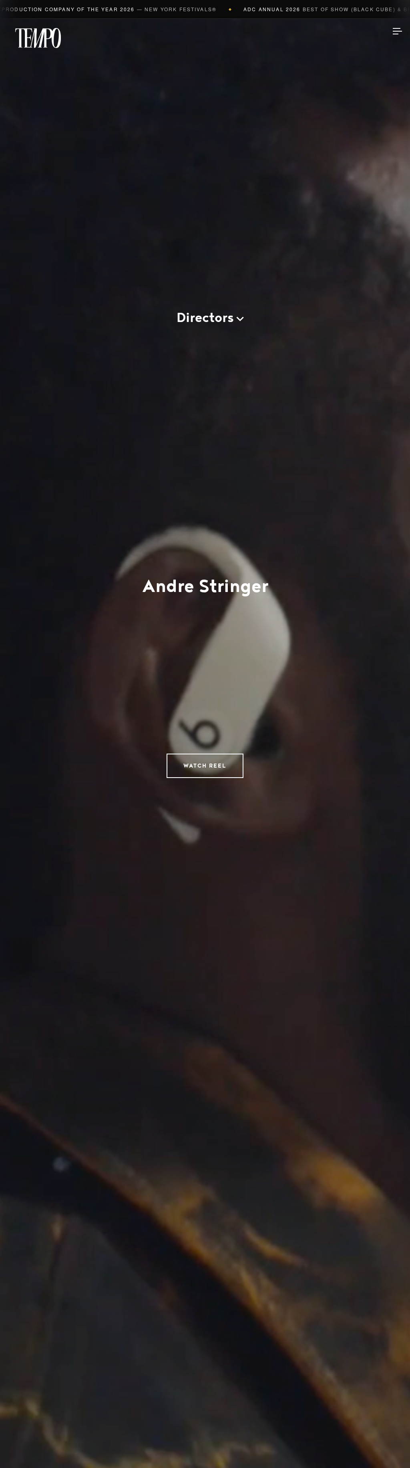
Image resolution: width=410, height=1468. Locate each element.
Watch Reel (205, 765)
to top (390, 1448)
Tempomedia (38, 38)
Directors (205, 318)
